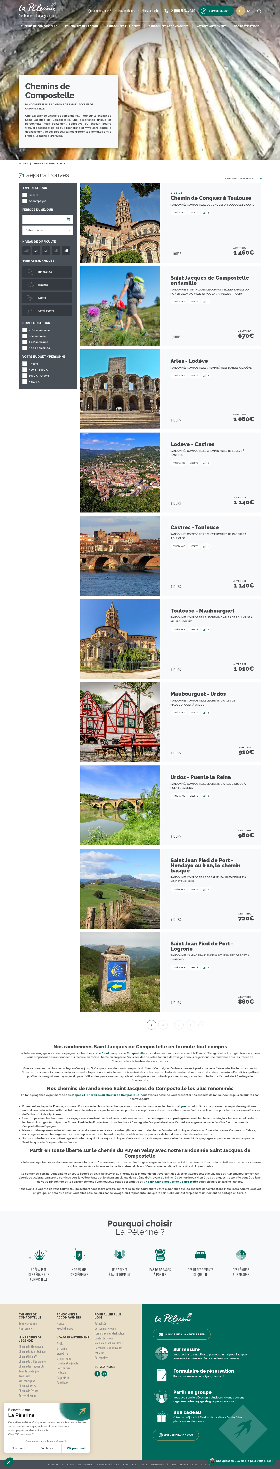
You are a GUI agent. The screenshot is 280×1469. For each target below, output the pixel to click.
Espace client (219, 11)
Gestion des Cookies (184, 1464)
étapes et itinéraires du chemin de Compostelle (105, 1095)
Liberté (34, 195)
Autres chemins (27, 1395)
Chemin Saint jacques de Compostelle (171, 1181)
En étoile (61, 1373)
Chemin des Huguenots (31, 1366)
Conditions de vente (80, 1464)
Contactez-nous (103, 1338)
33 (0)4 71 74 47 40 (182, 11)
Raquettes (63, 1378)
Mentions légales (108, 1464)
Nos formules (26, 1328)
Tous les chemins (28, 1323)
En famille (62, 1348)
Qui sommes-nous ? (99, 11)
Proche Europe (65, 1328)
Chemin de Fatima (28, 1390)
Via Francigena (27, 1381)
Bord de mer (63, 1368)
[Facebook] (97, 1374)
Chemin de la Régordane (32, 1361)
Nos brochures (126, 11)
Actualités (100, 1323)
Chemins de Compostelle (39, 26)
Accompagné (38, 201)
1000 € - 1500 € (39, 375)
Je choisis (47, 1448)
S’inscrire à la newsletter (185, 1334)
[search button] (259, 10)
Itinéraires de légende (82, 26)
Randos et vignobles (68, 1363)
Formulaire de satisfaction (109, 1333)
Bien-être (62, 1353)
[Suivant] (202, 1024)
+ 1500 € (34, 381)
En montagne (64, 1358)
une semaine (37, 336)
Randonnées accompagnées (169, 26)
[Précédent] (140, 1024)
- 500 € (33, 363)
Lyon (182, 1106)
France (60, 1323)
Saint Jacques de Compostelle (123, 1053)
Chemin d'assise (28, 1386)
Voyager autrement (211, 26)
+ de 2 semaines (39, 348)
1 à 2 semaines (38, 342)
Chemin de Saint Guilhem (32, 1351)
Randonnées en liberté (123, 26)
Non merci (18, 1448)
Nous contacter (150, 11)
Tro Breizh (24, 1376)
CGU (125, 1464)
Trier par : (231, 179)
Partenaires (101, 1357)
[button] (9, 1462)
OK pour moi (76, 1448)
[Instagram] (104, 1374)
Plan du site (55, 1464)
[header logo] (37, 7)
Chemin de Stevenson (31, 1346)
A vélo (60, 1343)
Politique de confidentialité (150, 1464)
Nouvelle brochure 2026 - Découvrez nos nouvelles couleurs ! (108, 1348)
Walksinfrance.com (178, 1435)
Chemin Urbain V (28, 1356)
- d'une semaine (39, 330)
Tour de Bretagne (29, 1371)
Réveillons (62, 1382)
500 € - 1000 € (38, 369)
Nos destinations (246, 26)
